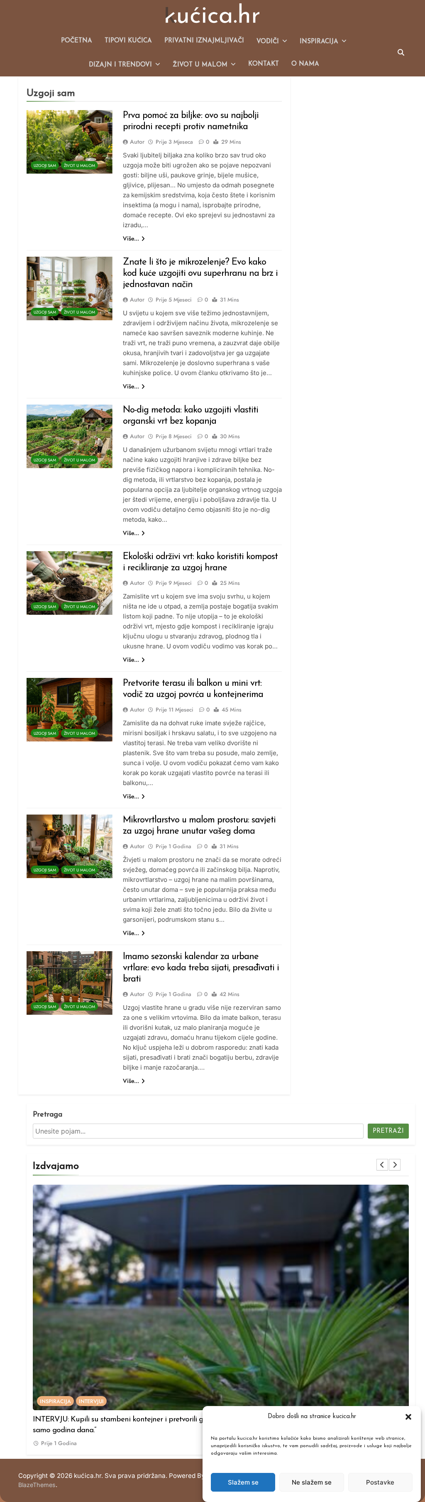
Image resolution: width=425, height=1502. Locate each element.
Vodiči (267, 42)
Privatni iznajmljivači (204, 41)
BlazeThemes (37, 1484)
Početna (76, 41)
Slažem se (243, 1482)
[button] (408, 1417)
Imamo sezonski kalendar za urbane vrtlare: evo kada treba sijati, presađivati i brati (201, 968)
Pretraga (47, 1115)
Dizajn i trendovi (120, 65)
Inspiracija (319, 42)
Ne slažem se (312, 1482)
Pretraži (388, 1131)
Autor (137, 141)
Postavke (380, 1482)
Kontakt (263, 64)
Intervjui (91, 1401)
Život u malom (200, 65)
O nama (305, 64)
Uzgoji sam (45, 165)
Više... (131, 238)
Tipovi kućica (128, 41)
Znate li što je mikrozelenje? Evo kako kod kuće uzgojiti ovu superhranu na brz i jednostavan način (200, 274)
